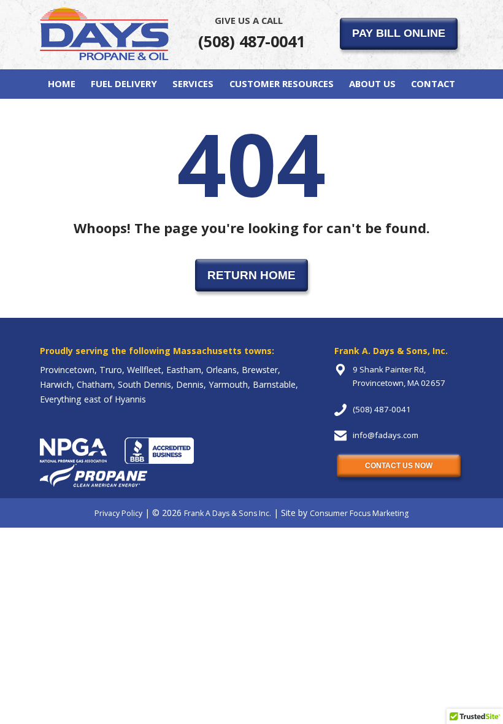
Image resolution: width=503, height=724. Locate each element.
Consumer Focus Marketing (359, 513)
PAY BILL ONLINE (398, 33)
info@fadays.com (385, 435)
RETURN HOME (251, 275)
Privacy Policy (118, 513)
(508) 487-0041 (251, 33)
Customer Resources (281, 83)
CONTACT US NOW (398, 465)
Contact (433, 83)
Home (61, 83)
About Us (372, 83)
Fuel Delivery (124, 83)
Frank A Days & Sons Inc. (227, 513)
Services (192, 83)
